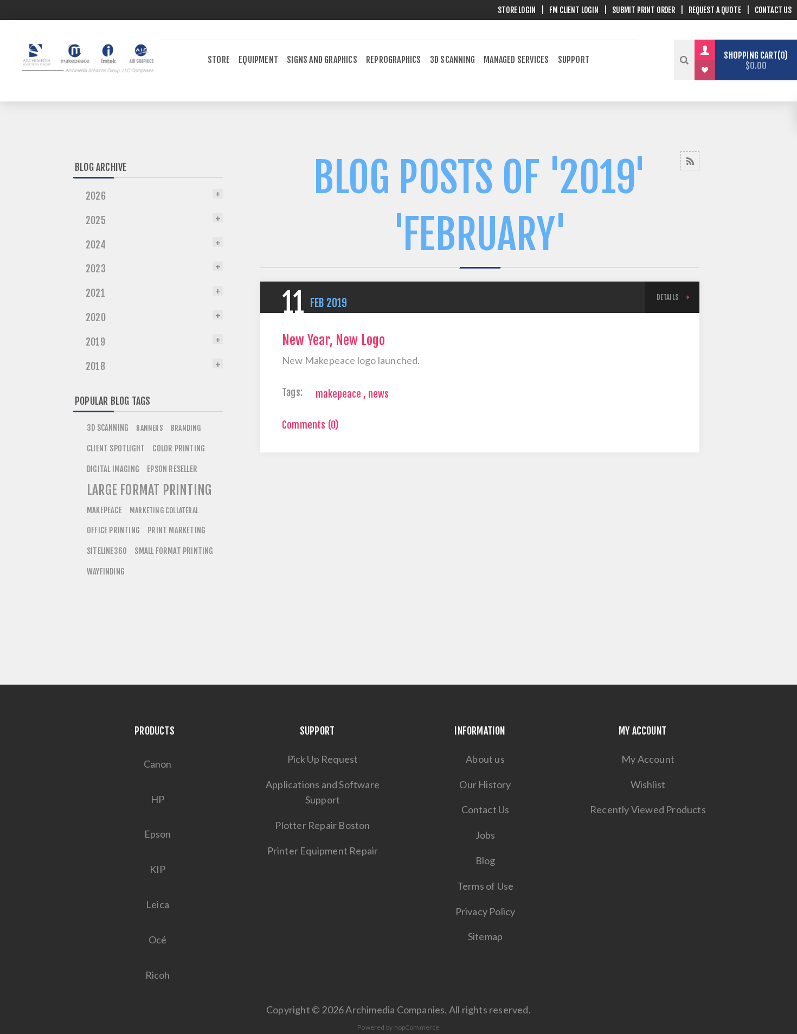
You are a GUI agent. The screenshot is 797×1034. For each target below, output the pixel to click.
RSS (689, 160)
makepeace (338, 394)
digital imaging (113, 469)
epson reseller (172, 469)
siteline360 (107, 551)
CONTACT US (773, 10)
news (378, 394)
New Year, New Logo (333, 340)
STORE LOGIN (517, 10)
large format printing (149, 490)
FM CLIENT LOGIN (573, 10)
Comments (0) (310, 425)
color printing (178, 448)
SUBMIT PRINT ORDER (643, 10)
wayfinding (106, 571)
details (668, 297)
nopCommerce (417, 1027)
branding (186, 427)
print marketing (176, 530)
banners (149, 427)
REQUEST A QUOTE (715, 10)
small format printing (173, 551)
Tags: (292, 392)
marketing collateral (164, 510)
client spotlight (116, 448)
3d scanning (107, 428)
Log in (713, 50)
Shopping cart (754, 60)
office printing (113, 530)
